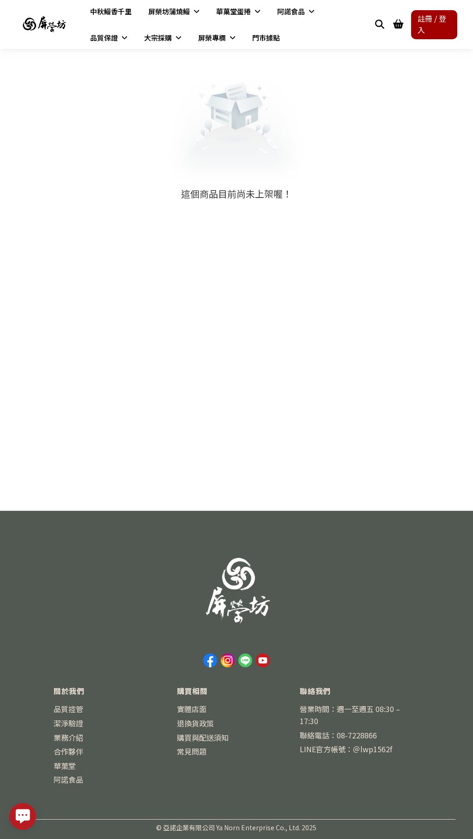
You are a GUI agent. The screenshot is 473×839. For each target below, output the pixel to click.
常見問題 (191, 751)
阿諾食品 (68, 779)
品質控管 (68, 708)
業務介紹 (68, 737)
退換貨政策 (195, 723)
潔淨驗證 (68, 723)
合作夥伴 (68, 751)
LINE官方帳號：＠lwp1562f (346, 749)
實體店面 (191, 708)
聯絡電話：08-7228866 (338, 735)
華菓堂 (65, 765)
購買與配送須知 (203, 737)
